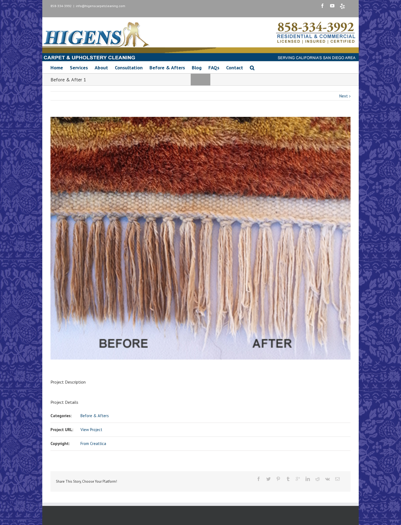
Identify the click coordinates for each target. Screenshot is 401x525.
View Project (91, 429)
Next (343, 96)
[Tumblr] (288, 479)
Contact (234, 67)
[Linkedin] (308, 479)
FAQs (213, 67)
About (101, 67)
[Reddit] (317, 479)
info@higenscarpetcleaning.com (100, 6)
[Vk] (327, 479)
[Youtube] (332, 6)
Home (56, 67)
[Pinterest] (278, 479)
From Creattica (93, 443)
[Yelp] (342, 6)
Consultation (129, 67)
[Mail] (337, 479)
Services (79, 67)
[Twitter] (268, 479)
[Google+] (298, 479)
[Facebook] (322, 6)
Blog (197, 67)
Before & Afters (167, 67)
